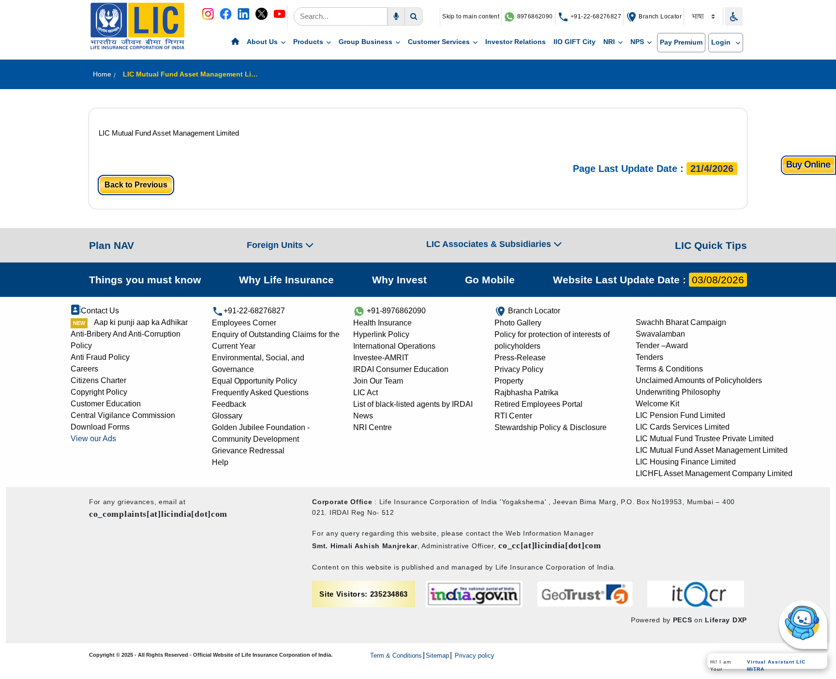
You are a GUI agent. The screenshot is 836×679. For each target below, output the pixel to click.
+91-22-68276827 (595, 16)
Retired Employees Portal (538, 404)
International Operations (394, 346)
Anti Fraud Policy (100, 357)
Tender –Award (662, 345)
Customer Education (106, 404)
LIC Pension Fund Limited (680, 415)
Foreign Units (276, 245)
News (363, 416)
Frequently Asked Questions (260, 392)
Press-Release (520, 358)
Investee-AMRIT (381, 358)
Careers (84, 369)
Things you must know (145, 279)
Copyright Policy (99, 392)
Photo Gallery (517, 323)
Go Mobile (490, 279)
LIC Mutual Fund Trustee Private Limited (705, 438)
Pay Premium (681, 42)
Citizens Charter (98, 380)
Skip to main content (470, 16)
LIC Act (365, 392)
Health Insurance (382, 323)
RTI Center (513, 416)
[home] (235, 42)
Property (508, 381)
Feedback (229, 404)
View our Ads (93, 438)
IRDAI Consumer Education (400, 369)
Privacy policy (473, 655)
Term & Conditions (396, 655)
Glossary (227, 416)
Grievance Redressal (248, 451)
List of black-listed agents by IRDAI (413, 404)
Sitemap (437, 655)
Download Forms (100, 427)
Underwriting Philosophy (678, 392)
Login (721, 42)
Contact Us (100, 311)
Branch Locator (659, 16)
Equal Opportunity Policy (254, 381)
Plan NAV (111, 245)
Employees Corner (244, 323)
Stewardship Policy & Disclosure (550, 427)
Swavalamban (660, 334)
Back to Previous (135, 185)
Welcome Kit (657, 404)
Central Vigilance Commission (123, 415)
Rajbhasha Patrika (526, 392)
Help (220, 462)
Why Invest (399, 279)
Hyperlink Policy (381, 334)
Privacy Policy (518, 369)
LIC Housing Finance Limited (686, 462)
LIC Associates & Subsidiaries (489, 244)
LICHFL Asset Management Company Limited (714, 473)
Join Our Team (378, 381)
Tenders (649, 357)
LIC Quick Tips (711, 245)
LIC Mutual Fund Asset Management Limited (169, 133)
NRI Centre (372, 427)
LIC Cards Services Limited (683, 427)
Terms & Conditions (669, 369)
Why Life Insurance (286, 279)
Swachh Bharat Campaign (681, 322)
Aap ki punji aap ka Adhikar (141, 322)
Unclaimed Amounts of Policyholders (699, 380)
